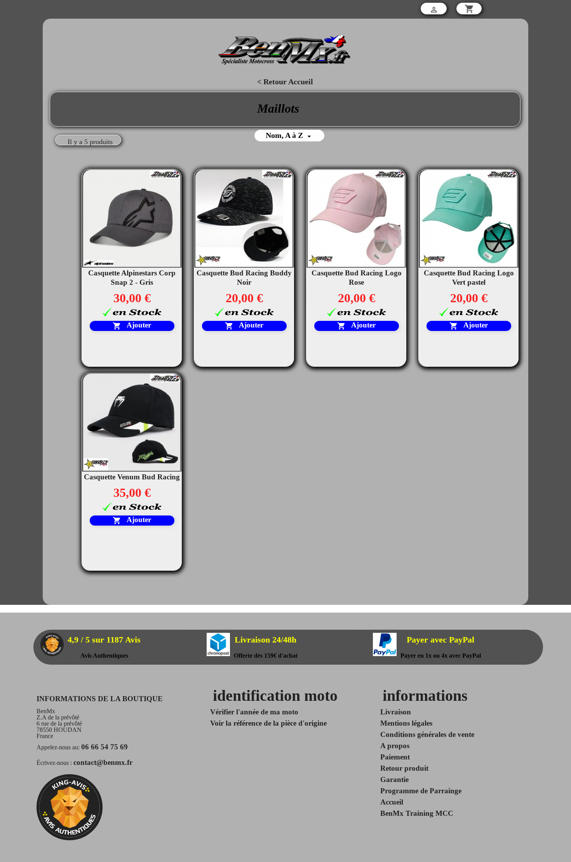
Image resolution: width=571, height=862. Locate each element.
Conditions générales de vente (427, 734)
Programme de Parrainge (420, 791)
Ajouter (132, 326)
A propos (394, 746)
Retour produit (404, 768)
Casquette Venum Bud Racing (132, 477)
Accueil (391, 802)
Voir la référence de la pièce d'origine (268, 723)
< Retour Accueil (285, 81)
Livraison (395, 712)
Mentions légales (406, 723)
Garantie (394, 779)
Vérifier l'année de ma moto (254, 712)
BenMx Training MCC (416, 813)
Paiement (395, 757)
